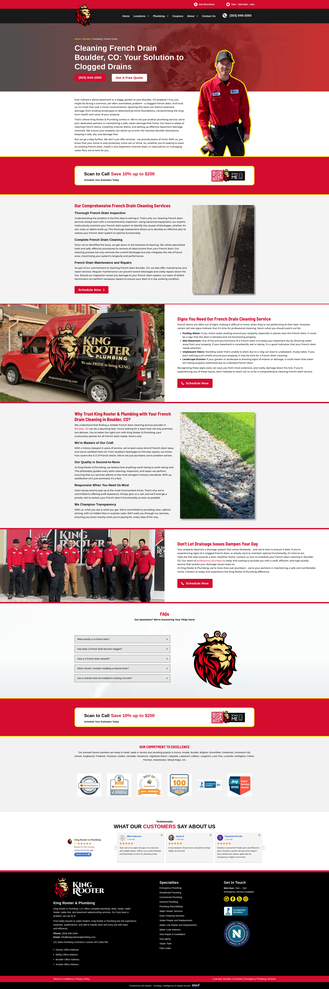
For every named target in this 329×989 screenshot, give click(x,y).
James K (180, 836)
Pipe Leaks (165, 948)
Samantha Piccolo (233, 836)
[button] (90, 77)
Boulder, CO (81, 428)
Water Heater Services (171, 911)
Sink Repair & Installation (172, 934)
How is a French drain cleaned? (93, 658)
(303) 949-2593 (241, 15)
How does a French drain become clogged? (99, 649)
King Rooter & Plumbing (87, 840)
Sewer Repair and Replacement (175, 920)
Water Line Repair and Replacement (178, 925)
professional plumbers (209, 560)
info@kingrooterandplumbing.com (78, 937)
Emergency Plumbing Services (260, 979)
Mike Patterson (134, 836)
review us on (81, 854)
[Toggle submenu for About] (197, 16)
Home (78, 39)
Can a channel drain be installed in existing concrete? (104, 678)
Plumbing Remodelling (171, 906)
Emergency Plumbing (170, 888)
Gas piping (165, 939)
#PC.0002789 (101, 942)
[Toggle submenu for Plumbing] (167, 16)
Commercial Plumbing (170, 897)
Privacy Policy (82, 979)
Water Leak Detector (170, 929)
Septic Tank (165, 943)
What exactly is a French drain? (93, 639)
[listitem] (125, 494)
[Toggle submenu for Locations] (148, 16)
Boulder (87, 39)
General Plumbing (168, 902)
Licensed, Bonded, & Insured (227, 979)
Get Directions (207, 4)
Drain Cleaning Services (171, 915)
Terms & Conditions (63, 979)
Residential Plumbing (170, 892)
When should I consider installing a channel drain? (103, 668)
